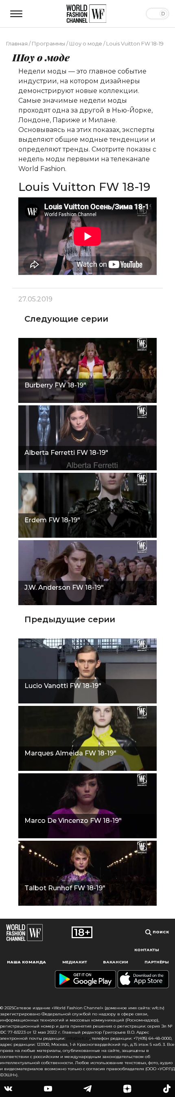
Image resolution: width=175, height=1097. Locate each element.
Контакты (146, 950)
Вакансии (115, 962)
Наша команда (26, 962)
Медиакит (74, 962)
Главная (17, 43)
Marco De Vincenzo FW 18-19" (73, 820)
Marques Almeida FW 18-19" (70, 753)
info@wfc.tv (78, 1038)
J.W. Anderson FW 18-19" (64, 587)
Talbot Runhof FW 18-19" (64, 888)
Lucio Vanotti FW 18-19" (62, 686)
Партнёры (156, 962)
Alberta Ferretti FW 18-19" (66, 453)
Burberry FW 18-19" (55, 385)
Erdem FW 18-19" (52, 520)
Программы (48, 43)
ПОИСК (160, 932)
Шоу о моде (85, 43)
